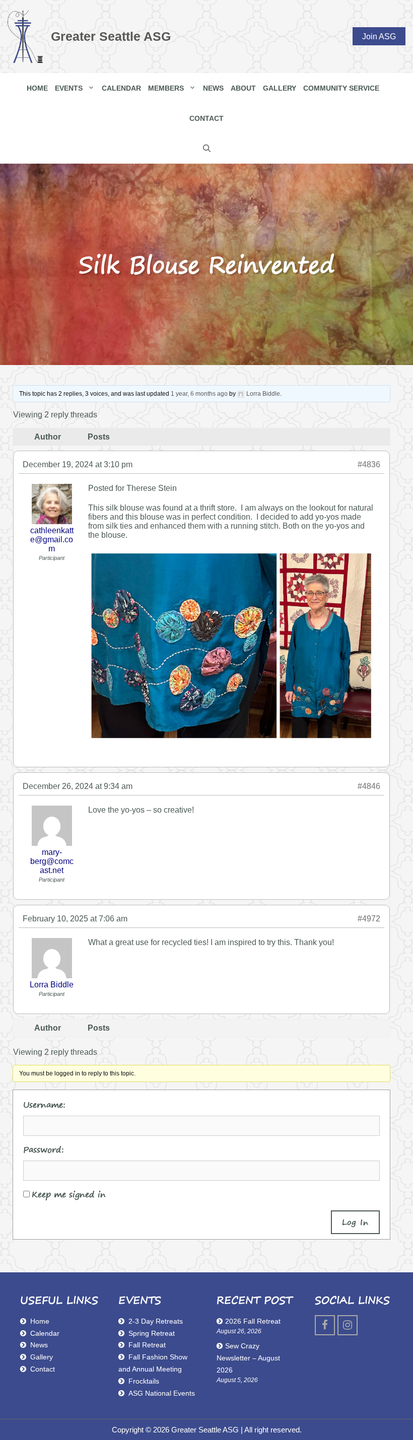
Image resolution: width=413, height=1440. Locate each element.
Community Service (341, 88)
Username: (44, 1104)
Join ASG (379, 36)
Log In (355, 1222)
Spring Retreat (151, 1333)
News (213, 88)
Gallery (279, 88)
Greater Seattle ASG (111, 36)
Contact (206, 118)
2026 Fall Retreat (253, 1321)
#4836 (369, 464)
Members (166, 88)
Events (69, 88)
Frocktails (143, 1381)
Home (37, 88)
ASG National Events (161, 1393)
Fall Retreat (147, 1345)
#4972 (369, 918)
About (243, 88)
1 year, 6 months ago (199, 393)
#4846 (369, 786)
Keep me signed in (69, 1194)
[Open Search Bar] (207, 148)
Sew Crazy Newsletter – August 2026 (248, 1358)
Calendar (121, 88)
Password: (43, 1149)
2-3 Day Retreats (155, 1321)
